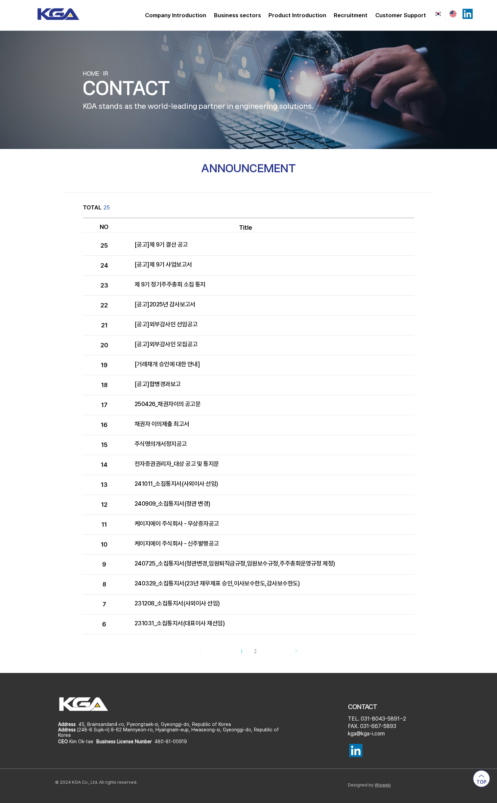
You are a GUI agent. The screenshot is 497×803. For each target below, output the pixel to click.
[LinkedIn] (468, 14)
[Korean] (438, 14)
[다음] (296, 651)
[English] (453, 14)
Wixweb (383, 784)
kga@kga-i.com (366, 733)
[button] (176, 15)
